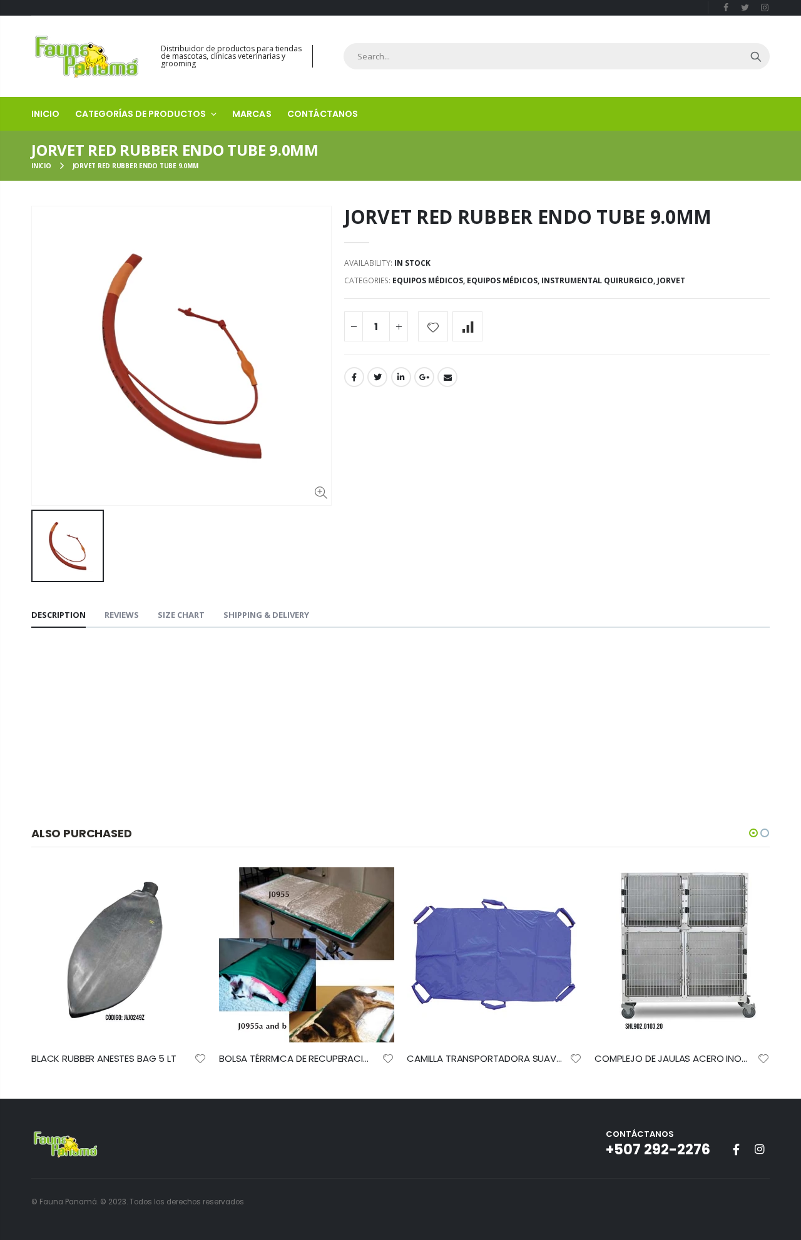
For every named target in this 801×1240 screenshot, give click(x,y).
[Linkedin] (764, 7)
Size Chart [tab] (181, 614)
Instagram (759, 1149)
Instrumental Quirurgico (597, 280)
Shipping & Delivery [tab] (266, 614)
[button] (753, 832)
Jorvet (671, 280)
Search (756, 56)
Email (447, 377)
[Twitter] (745, 7)
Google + (424, 377)
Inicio (41, 165)
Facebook (354, 377)
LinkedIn (401, 377)
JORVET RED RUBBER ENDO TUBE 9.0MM (528, 216)
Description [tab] (58, 614)
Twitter (377, 377)
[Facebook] (726, 7)
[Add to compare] (467, 326)
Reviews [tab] (122, 614)
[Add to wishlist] (433, 326)
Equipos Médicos (427, 280)
